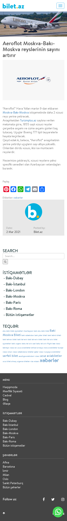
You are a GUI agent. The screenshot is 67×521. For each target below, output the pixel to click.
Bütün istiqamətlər (14, 445)
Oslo (5, 479)
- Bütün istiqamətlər (19, 314)
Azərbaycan (28, 331)
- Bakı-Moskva (14, 296)
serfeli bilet (10, 355)
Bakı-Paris (9, 437)
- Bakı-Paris (12, 302)
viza (31, 361)
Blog (5, 399)
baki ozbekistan (27, 335)
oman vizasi (12, 352)
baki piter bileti (40, 335)
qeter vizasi (38, 352)
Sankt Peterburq (13, 483)
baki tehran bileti (10, 339)
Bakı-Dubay (10, 421)
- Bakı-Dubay (13, 278)
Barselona (9, 466)
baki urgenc (16, 343)
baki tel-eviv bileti (35, 339)
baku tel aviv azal (29, 343)
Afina (6, 462)
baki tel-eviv (22, 339)
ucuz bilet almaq (9, 361)
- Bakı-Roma (13, 308)
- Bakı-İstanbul (14, 284)
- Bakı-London (14, 290)
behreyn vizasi (8, 347)
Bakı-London (10, 429)
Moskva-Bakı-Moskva (16, 112)
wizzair (36, 361)
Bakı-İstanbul (10, 425)
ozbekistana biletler (26, 352)
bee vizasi (56, 343)
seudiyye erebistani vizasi (29, 356)
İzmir (5, 471)
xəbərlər (18, 197)
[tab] (33, 278)
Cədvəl (7, 395)
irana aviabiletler (50, 347)
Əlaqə (6, 404)
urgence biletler (23, 361)
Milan (6, 475)
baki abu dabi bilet (41, 331)
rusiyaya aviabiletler (52, 352)
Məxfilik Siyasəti (12, 391)
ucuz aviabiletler (51, 355)
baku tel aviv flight (44, 343)
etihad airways (37, 347)
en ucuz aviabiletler (23, 347)
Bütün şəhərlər (12, 487)
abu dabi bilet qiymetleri (13, 331)
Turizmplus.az (28, 120)
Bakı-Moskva (10, 433)
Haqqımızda (10, 387)
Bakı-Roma (9, 441)
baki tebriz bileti (54, 335)
